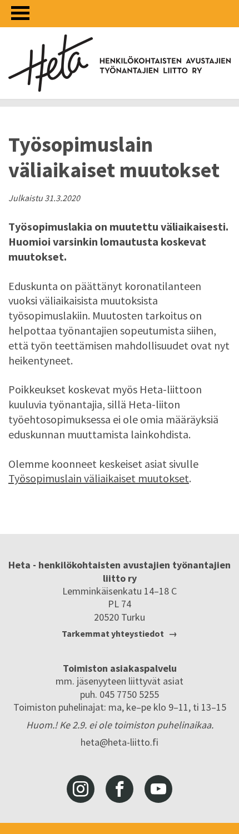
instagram (80, 789)
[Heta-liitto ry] (119, 63)
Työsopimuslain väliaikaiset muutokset (98, 478)
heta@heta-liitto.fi (119, 742)
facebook (119, 789)
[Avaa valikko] (20, 13)
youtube (158, 789)
